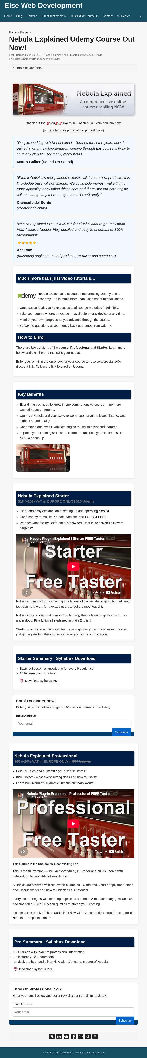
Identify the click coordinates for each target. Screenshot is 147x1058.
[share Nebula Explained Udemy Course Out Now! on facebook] (73, 1036)
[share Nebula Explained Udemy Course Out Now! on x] (52, 1036)
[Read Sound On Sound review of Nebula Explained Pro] (57, 123)
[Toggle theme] (140, 16)
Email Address (26, 715)
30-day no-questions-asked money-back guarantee (56, 325)
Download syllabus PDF (42, 681)
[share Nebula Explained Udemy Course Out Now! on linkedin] (59, 1036)
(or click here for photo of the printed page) (73, 130)
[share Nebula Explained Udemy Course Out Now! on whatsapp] (80, 1036)
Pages (24, 32)
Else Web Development (43, 5)
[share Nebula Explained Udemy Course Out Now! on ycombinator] (95, 1036)
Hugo (89, 1052)
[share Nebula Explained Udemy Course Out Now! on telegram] (88, 1036)
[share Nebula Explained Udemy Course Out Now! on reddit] (66, 1036)
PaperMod (100, 1052)
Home (13, 32)
